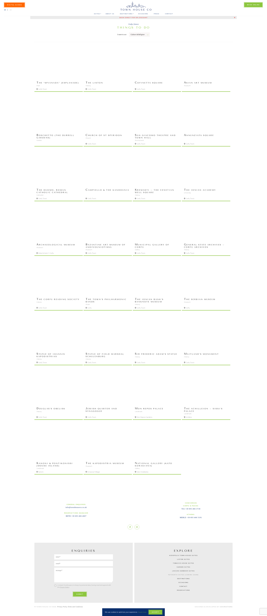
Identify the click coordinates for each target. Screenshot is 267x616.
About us (110, 14)
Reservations (183, 590)
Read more (142, 612)
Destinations (126, 14)
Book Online (253, 4)
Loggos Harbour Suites (183, 571)
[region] (132, 261)
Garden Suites (183, 567)
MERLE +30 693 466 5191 (191, 517)
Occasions (143, 14)
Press (156, 14)
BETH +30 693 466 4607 (76, 516)
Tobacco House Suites (183, 563)
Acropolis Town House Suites (183, 555)
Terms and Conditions (75, 607)
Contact (169, 14)
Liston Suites (183, 559)
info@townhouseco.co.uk (76, 507)
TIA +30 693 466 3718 (190, 509)
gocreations (226, 607)
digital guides (14, 5)
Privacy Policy (64, 587)
